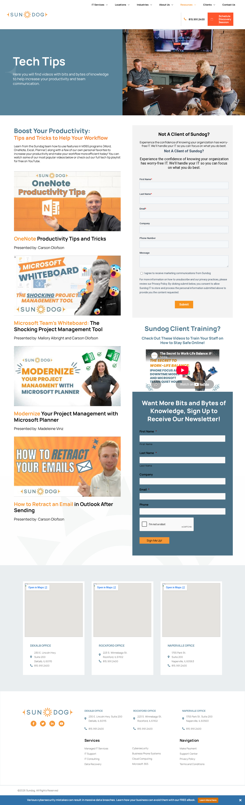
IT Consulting (91, 759)
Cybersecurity (140, 748)
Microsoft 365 (140, 764)
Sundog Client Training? (183, 328)
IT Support (90, 753)
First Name (146, 444)
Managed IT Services (96, 748)
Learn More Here (208, 800)
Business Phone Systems (146, 753)
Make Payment (188, 748)
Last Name (146, 465)
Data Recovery (92, 764)
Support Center (189, 753)
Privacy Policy (187, 759)
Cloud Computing (142, 758)
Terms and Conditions (192, 764)
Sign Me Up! (154, 540)
